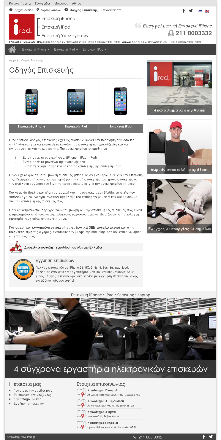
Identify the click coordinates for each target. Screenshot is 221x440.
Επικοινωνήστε (111, 10)
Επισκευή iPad (65, 49)
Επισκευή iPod (93, 49)
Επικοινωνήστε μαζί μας (32, 394)
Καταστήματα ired (27, 399)
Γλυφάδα (42, 3)
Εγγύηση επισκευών (29, 403)
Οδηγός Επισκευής (84, 10)
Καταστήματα (20, 3)
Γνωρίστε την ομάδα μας (33, 390)
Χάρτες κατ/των (50, 10)
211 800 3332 (150, 437)
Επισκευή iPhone (34, 49)
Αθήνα (77, 3)
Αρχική (12, 49)
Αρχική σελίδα (23, 10)
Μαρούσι (61, 3)
